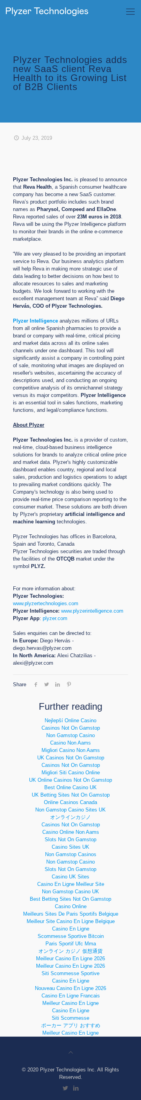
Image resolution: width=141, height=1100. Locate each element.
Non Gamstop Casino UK (70, 891)
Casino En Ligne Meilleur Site (70, 884)
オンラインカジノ (70, 817)
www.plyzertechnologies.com (45, 603)
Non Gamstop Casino (70, 735)
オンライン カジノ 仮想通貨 (70, 951)
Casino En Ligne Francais (71, 996)
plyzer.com (55, 618)
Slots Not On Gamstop (70, 839)
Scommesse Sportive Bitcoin (71, 936)
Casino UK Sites (70, 877)
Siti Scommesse (70, 1018)
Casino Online (71, 906)
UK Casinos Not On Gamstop (70, 758)
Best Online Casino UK (70, 787)
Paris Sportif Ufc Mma (70, 944)
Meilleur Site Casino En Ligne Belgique (71, 921)
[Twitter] (65, 1088)
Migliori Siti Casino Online (71, 772)
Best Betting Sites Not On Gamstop (70, 899)
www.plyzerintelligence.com (92, 611)
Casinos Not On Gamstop (71, 728)
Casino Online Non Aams (70, 832)
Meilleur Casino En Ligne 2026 (70, 958)
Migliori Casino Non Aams (71, 750)
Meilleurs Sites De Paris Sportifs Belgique (70, 914)
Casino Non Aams (70, 743)
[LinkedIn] (76, 1088)
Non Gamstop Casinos (70, 854)
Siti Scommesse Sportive (70, 973)
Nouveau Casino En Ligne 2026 (70, 988)
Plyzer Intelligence (35, 321)
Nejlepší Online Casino (70, 720)
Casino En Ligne (70, 929)
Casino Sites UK (70, 847)
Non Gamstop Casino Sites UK (70, 810)
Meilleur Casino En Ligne (70, 1003)
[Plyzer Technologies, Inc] (47, 12)
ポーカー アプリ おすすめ (70, 1025)
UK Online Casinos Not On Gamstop (70, 780)
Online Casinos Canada (70, 802)
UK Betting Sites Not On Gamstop (71, 795)
